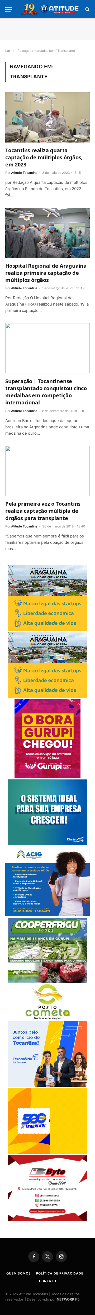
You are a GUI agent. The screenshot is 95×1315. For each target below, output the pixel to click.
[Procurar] (87, 9)
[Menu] (8, 9)
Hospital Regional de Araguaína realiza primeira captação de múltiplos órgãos (46, 272)
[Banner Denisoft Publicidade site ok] (47, 843)
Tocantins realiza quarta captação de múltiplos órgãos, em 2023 (44, 157)
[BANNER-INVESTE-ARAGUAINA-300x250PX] (47, 629)
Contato (47, 1281)
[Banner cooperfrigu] (47, 981)
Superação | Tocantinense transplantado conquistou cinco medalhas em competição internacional (46, 392)
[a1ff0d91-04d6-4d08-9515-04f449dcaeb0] (47, 1085)
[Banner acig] (47, 915)
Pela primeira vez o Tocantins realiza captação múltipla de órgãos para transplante (42, 510)
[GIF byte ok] (47, 1219)
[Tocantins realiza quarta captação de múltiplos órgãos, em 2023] (47, 117)
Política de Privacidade (59, 1273)
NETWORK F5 (68, 1299)
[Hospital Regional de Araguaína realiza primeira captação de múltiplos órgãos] (47, 233)
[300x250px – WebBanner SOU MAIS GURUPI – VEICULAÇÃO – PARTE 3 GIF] (47, 776)
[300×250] (47, 1152)
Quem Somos (18, 1273)
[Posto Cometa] (47, 1018)
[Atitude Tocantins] (50, 9)
